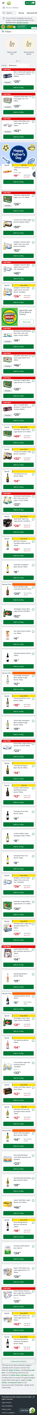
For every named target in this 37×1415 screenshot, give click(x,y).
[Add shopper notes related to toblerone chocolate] (33, 168)
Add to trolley (18, 87)
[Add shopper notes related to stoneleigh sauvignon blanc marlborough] (33, 676)
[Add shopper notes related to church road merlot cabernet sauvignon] (33, 1340)
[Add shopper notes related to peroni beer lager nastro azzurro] (33, 744)
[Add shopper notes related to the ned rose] (33, 1041)
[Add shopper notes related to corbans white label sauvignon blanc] (33, 834)
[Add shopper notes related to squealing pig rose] (33, 974)
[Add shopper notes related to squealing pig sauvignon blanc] (33, 1178)
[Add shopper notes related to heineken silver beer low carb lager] (33, 97)
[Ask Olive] (32, 1411)
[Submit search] (3, 13)
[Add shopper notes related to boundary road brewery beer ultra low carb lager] (33, 331)
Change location (22, 22)
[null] (18, 154)
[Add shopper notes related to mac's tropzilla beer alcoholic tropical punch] (33, 405)
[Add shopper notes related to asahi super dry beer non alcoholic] (33, 950)
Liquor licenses (7, 1402)
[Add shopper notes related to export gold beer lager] (33, 1201)
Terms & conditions (8, 1413)
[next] (33, 174)
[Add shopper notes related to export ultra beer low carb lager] (33, 122)
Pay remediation (7, 1406)
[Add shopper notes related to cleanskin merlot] (33, 654)
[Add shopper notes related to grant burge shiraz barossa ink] (33, 1223)
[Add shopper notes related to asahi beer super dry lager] (33, 519)
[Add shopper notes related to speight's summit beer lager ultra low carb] (33, 242)
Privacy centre (6, 1409)
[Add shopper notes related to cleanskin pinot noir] (33, 812)
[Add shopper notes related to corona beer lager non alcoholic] (33, 1063)
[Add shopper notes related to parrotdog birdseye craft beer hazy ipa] (33, 1156)
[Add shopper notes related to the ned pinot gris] (33, 474)
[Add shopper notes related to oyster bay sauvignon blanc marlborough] (33, 721)
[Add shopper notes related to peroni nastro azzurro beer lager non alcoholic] (33, 1291)
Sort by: (4, 65)
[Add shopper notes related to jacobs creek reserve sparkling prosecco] (33, 788)
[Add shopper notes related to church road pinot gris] (33, 699)
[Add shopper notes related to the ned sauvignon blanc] (33, 766)
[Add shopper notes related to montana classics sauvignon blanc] (33, 542)
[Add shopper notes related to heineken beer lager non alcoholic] (33, 924)
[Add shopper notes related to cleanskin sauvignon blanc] (33, 565)
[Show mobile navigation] (3, 3)
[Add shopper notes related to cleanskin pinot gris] (33, 856)
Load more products (18, 1361)
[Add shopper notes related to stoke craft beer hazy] (33, 1088)
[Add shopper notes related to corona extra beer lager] (33, 220)
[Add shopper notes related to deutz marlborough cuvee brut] (33, 587)
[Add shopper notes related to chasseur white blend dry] (33, 1246)
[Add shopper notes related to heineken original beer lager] (33, 196)
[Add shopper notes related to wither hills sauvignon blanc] (33, 1133)
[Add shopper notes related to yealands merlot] (33, 996)
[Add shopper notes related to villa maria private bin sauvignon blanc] (33, 1110)
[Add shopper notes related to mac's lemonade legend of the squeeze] (33, 72)
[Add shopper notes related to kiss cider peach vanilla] (33, 632)
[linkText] (18, 317)
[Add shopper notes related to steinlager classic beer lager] (33, 609)
